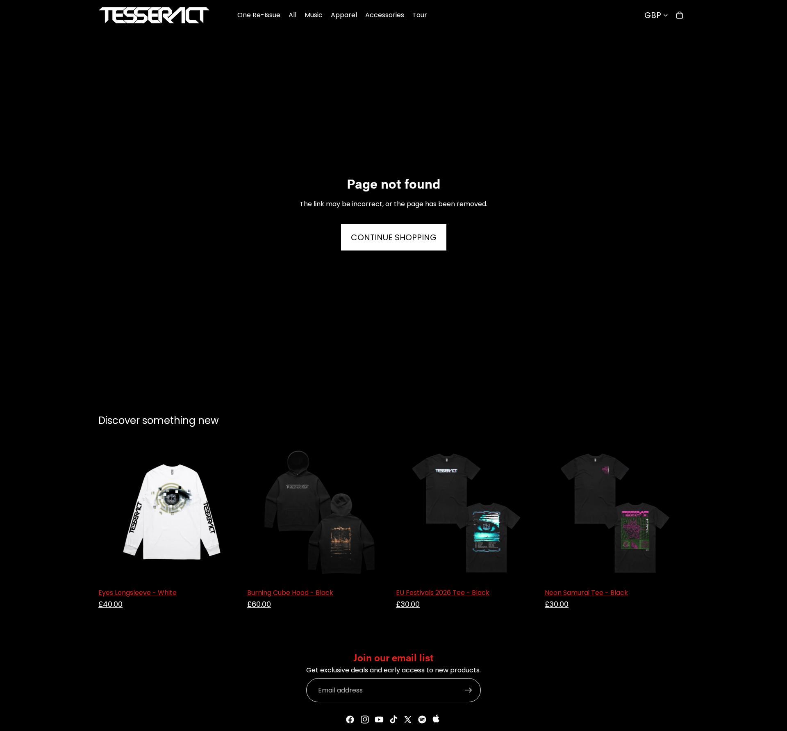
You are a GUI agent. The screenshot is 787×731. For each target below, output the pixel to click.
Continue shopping (394, 237)
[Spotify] (422, 719)
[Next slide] (378, 512)
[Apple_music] (437, 719)
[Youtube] (379, 719)
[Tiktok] (393, 719)
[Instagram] (365, 719)
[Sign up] (468, 690)
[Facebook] (350, 719)
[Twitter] (408, 719)
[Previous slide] (259, 512)
